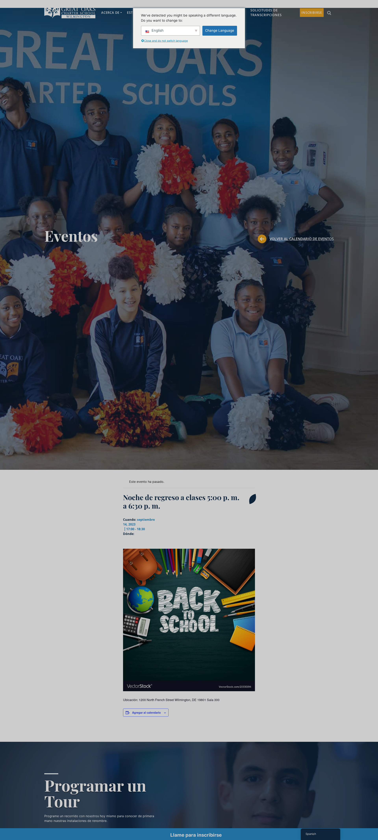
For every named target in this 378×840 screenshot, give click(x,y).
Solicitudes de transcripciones (266, 12)
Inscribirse (311, 12)
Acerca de (110, 12)
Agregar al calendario (146, 712)
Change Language (219, 30)
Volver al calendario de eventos (302, 238)
